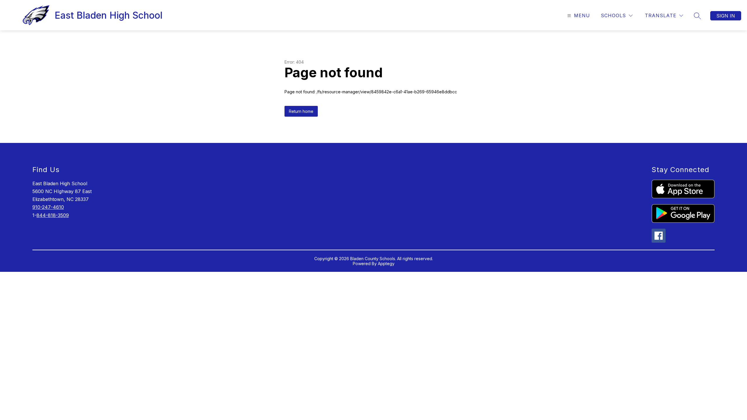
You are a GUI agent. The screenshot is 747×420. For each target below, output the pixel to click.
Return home (301, 111)
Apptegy (386, 263)
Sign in (725, 16)
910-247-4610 (48, 207)
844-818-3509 (52, 215)
